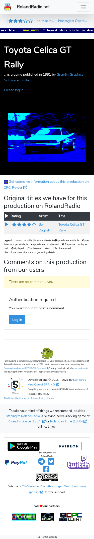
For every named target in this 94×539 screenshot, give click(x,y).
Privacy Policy (38, 398)
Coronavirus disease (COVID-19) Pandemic (25, 368)
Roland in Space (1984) (25, 421)
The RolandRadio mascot (16, 398)
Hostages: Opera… (72, 20)
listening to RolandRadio (22, 416)
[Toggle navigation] (83, 7)
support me (80, 368)
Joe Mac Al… (45, 20)
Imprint (50, 398)
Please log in (14, 89)
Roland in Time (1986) (66, 421)
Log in (17, 319)
